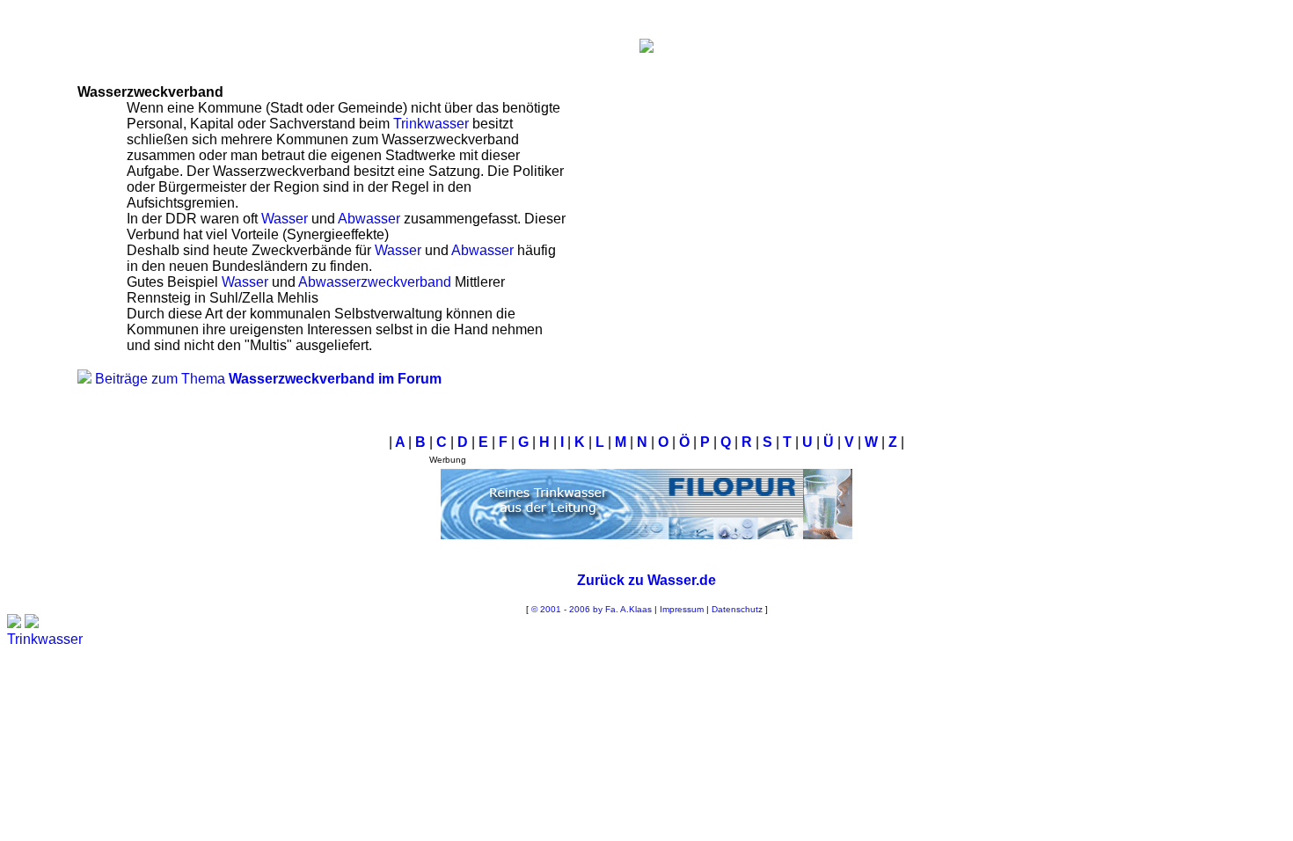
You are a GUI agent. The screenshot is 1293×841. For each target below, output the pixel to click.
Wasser (284, 218)
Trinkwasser (431, 123)
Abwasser (369, 218)
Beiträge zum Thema (268, 378)
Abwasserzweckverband (374, 281)
